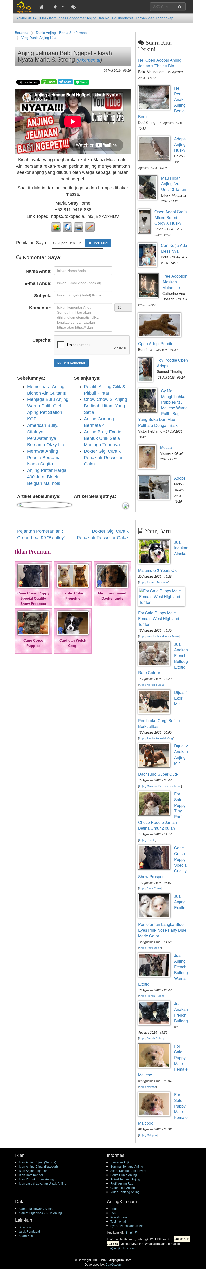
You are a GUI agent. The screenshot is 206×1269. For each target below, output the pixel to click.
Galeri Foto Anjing (122, 1187)
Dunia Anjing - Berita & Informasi (61, 33)
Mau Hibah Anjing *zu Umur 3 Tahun (173, 183)
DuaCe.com (113, 1264)
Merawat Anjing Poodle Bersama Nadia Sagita (44, 457)
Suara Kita (26, 1235)
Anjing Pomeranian (150, 948)
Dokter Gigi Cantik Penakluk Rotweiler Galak (103, 457)
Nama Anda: (39, 271)
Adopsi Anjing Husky (180, 144)
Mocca (166, 447)
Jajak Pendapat (29, 1231)
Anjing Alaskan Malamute (153, 582)
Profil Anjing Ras (121, 1183)
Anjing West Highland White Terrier (159, 636)
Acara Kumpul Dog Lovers (128, 1170)
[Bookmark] (56, 226)
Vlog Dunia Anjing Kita (38, 38)
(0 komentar (89, 60)
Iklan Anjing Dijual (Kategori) (38, 1166)
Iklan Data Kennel (31, 1175)
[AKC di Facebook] (127, 1232)
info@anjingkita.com (121, 1248)
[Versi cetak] (79, 226)
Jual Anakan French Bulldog (181, 1012)
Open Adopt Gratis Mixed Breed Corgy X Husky (170, 217)
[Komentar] (90, 226)
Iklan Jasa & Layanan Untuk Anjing (42, 1183)
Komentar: (40, 307)
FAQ (113, 1213)
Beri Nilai (100, 243)
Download (26, 1227)
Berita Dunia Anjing (123, 1175)
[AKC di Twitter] (131, 1232)
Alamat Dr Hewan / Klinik (36, 1208)
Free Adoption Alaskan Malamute (174, 281)
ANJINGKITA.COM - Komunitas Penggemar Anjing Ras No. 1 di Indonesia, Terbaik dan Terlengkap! (95, 17)
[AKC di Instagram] (136, 1232)
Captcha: (42, 340)
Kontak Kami (119, 1217)
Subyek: (43, 295)
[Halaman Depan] (42, 6)
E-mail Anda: (38, 283)
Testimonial (118, 1221)
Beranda (21, 33)
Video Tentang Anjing (125, 1192)
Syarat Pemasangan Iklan (127, 1225)
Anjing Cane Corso (150, 888)
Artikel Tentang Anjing (125, 1179)
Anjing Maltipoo (148, 1135)
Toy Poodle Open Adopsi (172, 363)
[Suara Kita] (74, 6)
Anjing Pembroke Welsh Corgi (156, 738)
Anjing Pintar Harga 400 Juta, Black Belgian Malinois (46, 477)
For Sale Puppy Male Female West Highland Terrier (158, 618)
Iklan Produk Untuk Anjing (36, 1179)
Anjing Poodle (147, 840)
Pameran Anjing (121, 1162)
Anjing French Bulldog (152, 684)
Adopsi (180, 478)
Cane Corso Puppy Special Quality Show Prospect (33, 598)
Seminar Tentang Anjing (126, 1166)
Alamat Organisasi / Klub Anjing (40, 1213)
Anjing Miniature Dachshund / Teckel (160, 786)
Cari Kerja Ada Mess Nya (174, 248)
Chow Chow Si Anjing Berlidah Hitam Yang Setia (105, 406)
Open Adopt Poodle (155, 343)
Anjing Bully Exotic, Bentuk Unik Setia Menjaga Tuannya (103, 438)
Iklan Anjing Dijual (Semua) (37, 1162)
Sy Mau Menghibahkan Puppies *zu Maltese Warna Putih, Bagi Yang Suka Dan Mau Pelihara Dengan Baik (163, 408)
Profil (113, 1208)
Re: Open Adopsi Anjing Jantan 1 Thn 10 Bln (159, 63)
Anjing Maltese (147, 1087)
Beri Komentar (73, 363)
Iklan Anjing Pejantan (33, 1170)
